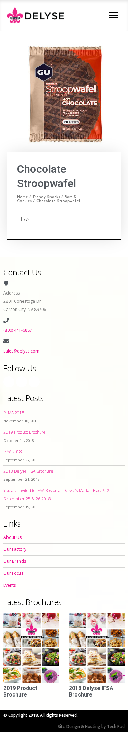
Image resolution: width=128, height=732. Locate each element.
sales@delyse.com (21, 351)
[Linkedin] (34, 381)
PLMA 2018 (13, 413)
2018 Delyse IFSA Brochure (28, 471)
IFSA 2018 (12, 452)
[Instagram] (21, 381)
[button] (113, 15)
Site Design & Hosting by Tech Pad (91, 726)
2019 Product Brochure (24, 432)
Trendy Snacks (46, 197)
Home (22, 197)
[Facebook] (8, 381)
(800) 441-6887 (17, 330)
